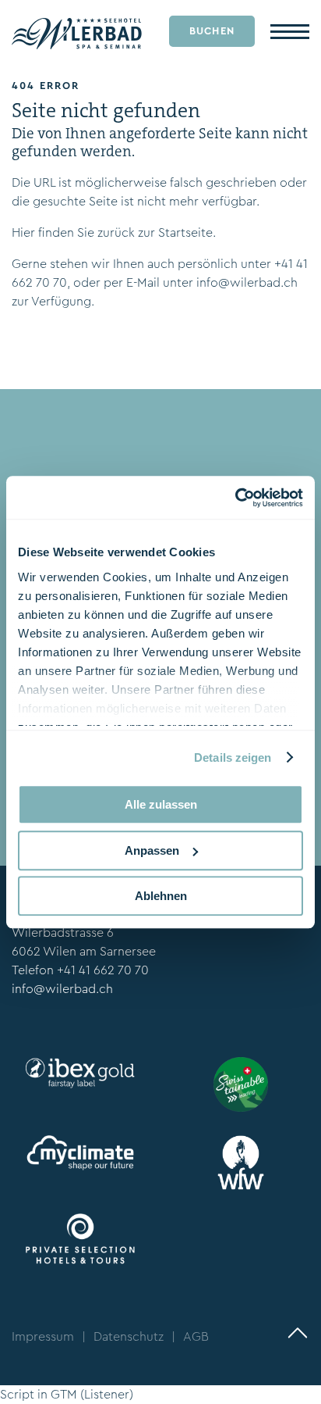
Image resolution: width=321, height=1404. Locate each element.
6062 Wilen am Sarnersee (84, 951)
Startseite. (187, 232)
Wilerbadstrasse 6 (63, 932)
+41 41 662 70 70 (103, 970)
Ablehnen (161, 895)
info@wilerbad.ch (247, 282)
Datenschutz (128, 1336)
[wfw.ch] (240, 1162)
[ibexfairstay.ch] (80, 1073)
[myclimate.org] (80, 1152)
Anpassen (152, 850)
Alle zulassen (161, 804)
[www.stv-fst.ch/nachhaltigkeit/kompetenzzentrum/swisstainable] (240, 1084)
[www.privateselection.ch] (80, 1238)
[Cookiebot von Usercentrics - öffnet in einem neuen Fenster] (235, 498)
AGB (196, 1336)
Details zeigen (232, 757)
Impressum (43, 1336)
